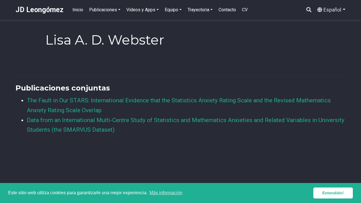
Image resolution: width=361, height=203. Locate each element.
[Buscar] (308, 10)
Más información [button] (165, 192)
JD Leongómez (39, 10)
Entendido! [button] (333, 193)
